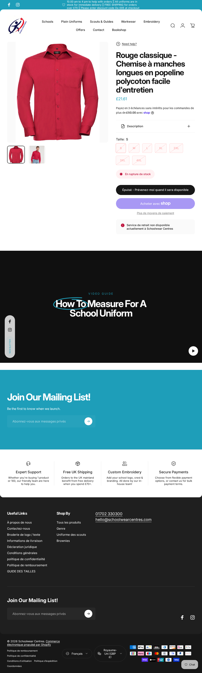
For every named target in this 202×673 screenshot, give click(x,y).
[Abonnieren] (178, 641)
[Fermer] (187, 620)
